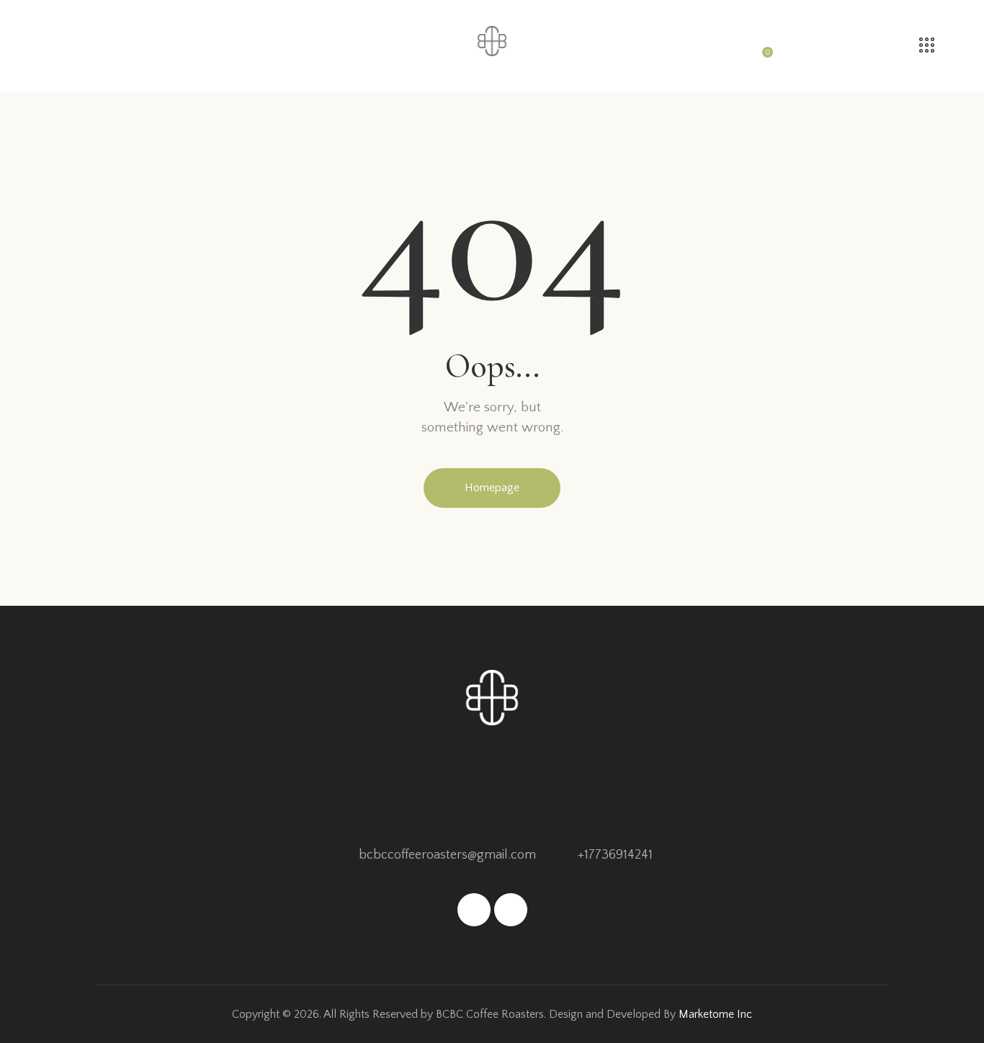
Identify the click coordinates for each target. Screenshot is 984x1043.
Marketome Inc (715, 1014)
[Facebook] (474, 909)
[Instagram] (510, 909)
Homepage (492, 487)
